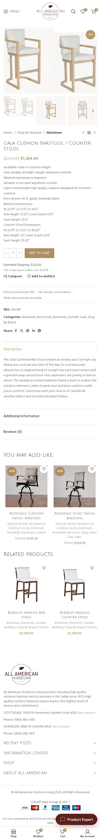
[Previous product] (83, 133)
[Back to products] (89, 133)
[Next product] (94, 133)
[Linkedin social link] (33, 331)
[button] (8, 60)
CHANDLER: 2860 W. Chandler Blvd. (28, 726)
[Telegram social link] (39, 331)
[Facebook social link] (16, 331)
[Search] (73, 11)
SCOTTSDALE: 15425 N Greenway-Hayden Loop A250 (40, 713)
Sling (84, 532)
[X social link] (22, 331)
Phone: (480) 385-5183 (19, 720)
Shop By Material (29, 132)
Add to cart (39, 253)
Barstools (59, 317)
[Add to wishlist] (44, 469)
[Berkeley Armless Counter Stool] (75, 585)
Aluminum (54, 132)
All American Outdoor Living (27, 526)
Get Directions (86, 713)
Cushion (40, 532)
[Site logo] (50, 11)
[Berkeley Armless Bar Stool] (26, 585)
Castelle (73, 317)
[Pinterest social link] (28, 331)
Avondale (13, 532)
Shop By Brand (17, 524)
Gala (83, 317)
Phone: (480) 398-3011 (19, 733)
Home (8, 132)
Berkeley (10, 627)
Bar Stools (44, 317)
